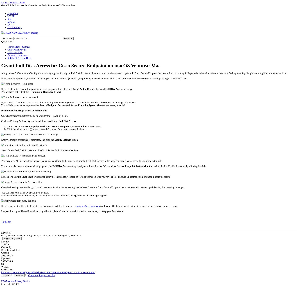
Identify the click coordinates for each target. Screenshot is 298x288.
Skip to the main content (13, 2)
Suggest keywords (12, 238)
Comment (33, 275)
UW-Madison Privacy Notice (15, 281)
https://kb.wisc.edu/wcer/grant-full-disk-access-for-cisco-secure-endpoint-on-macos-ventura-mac (48, 272)
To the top (6, 222)
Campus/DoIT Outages (18, 47)
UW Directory (14, 27)
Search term (7, 38)
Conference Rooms (16, 49)
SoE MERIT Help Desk (19, 58)
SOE (9, 19)
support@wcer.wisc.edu (88, 206)
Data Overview (15, 52)
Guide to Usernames (17, 55)
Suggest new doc (46, 275)
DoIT (10, 24)
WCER (11, 16)
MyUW (11, 22)
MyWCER (12, 13)
